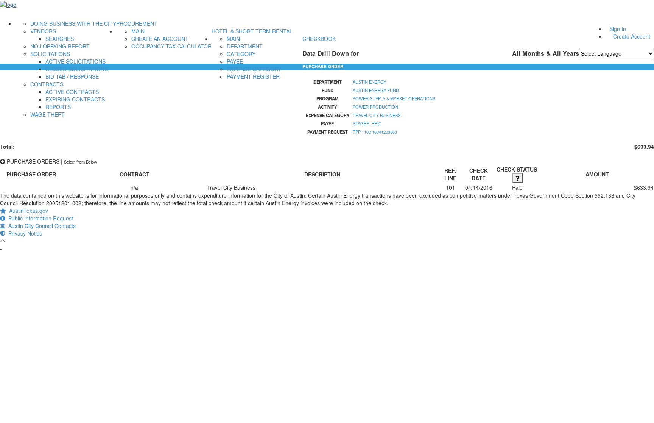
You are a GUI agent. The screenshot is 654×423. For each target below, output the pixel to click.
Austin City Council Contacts (40, 225)
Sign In (617, 29)
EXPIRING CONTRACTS (75, 99)
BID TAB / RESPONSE (72, 76)
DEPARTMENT (245, 46)
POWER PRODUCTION (375, 107)
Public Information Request (39, 218)
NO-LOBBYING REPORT (60, 46)
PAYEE (235, 61)
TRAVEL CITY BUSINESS (376, 115)
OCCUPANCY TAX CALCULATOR (171, 46)
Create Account (631, 36)
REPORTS (58, 107)
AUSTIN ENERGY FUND (376, 90)
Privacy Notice (23, 233)
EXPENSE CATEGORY (254, 69)
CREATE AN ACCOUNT (159, 38)
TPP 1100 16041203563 (375, 132)
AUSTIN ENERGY (369, 82)
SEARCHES (59, 38)
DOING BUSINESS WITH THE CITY (73, 23)
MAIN (138, 31)
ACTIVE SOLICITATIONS (75, 61)
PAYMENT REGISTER (253, 76)
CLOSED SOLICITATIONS (76, 69)
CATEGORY (241, 54)
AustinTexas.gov (27, 210)
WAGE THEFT (47, 114)
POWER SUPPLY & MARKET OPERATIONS (394, 98)
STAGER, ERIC (367, 123)
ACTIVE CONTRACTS (72, 91)
